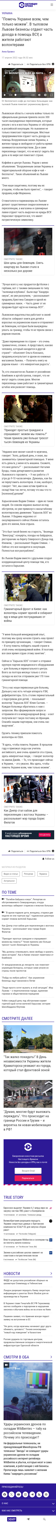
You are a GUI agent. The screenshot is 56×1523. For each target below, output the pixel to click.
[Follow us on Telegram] (32, 1494)
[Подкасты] (46, 1494)
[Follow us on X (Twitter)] (11, 1494)
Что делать (44, 835)
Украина (7, 13)
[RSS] (39, 1494)
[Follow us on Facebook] (4, 1494)
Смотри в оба (16, 1357)
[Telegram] (28, 1519)
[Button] (15, 64)
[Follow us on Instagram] (25, 1494)
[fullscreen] (51, 95)
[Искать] (44, 1519)
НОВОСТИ (12, 1273)
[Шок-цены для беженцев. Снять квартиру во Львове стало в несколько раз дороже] (28, 241)
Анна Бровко (8, 51)
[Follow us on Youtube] (18, 1494)
